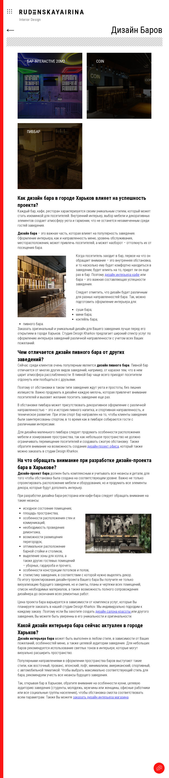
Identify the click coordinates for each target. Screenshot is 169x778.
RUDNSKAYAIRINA (52, 12)
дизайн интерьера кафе (122, 275)
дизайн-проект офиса (103, 446)
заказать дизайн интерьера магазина (101, 697)
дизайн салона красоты (113, 611)
